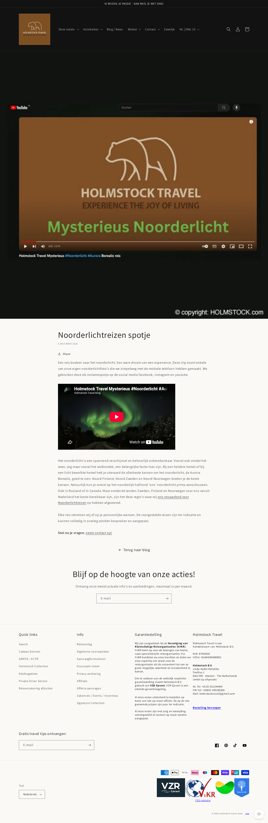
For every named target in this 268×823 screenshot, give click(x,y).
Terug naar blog (136, 549)
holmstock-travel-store (231, 813)
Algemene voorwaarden (93, 651)
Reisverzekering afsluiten (36, 688)
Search (23, 644)
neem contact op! (99, 533)
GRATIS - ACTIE (29, 659)
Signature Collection (91, 703)
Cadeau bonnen (29, 651)
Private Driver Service (33, 681)
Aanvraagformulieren (91, 659)
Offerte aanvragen (89, 688)
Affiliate (82, 681)
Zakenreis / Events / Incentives (97, 696)
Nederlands (30, 794)
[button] (68, 29)
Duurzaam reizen (88, 666)
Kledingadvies (28, 674)
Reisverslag (84, 644)
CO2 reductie (202, 800)
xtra (247, 813)
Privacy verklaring (89, 674)
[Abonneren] (166, 598)
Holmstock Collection (33, 666)
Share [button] (67, 354)
